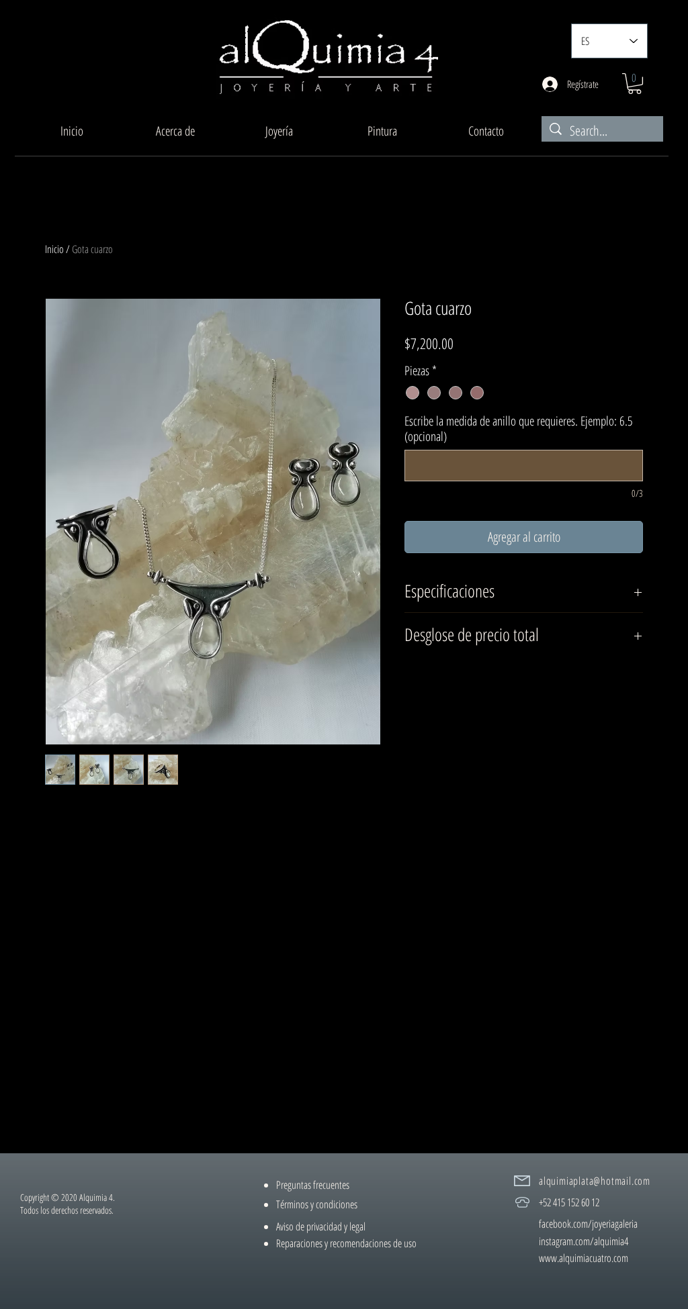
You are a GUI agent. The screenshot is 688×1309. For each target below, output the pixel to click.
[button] (279, 130)
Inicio (54, 249)
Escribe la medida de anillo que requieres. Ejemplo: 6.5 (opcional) (518, 429)
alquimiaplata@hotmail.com (594, 1180)
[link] (634, 83)
